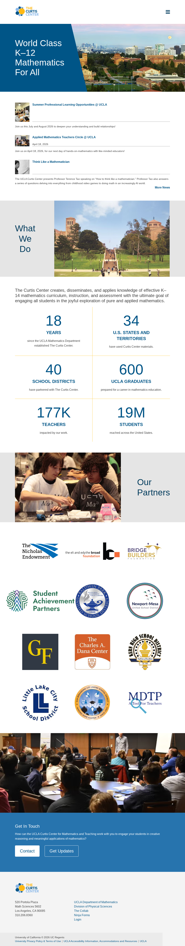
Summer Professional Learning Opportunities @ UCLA (69, 104)
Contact (27, 851)
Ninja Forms (82, 915)
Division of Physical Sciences (93, 906)
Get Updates (62, 851)
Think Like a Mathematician (51, 161)
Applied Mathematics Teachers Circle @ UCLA (64, 137)
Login (77, 919)
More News (162, 187)
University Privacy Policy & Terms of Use (38, 941)
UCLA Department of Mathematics (96, 902)
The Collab (81, 910)
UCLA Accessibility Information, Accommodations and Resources (100, 941)
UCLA (143, 941)
